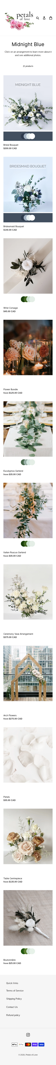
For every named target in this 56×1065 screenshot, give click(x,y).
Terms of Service (14, 990)
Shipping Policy (14, 998)
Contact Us (12, 1007)
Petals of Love (32, 1055)
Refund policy (13, 1015)
